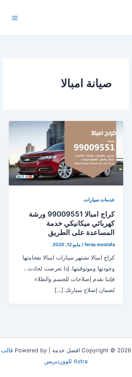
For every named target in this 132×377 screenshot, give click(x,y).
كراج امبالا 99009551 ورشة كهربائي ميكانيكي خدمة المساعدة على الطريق (72, 223)
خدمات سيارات (99, 199)
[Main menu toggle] (15, 18)
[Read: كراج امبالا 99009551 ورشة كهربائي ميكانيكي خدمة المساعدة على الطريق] (66, 152)
